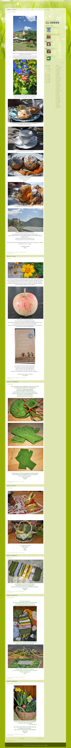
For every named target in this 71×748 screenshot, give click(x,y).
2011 (48, 79)
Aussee (57, 73)
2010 (48, 81)
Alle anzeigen (62, 62)
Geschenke (58, 85)
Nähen (57, 93)
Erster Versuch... (10, 597)
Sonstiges (57, 101)
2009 (48, 82)
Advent (57, 70)
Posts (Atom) (13, 740)
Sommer (11, 253)
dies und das (58, 77)
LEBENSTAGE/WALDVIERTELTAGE (53, 34)
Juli (48, 68)
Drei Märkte (53, 49)
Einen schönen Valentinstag (13, 683)
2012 (48, 78)
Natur (57, 94)
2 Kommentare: (22, 552)
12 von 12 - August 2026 (55, 27)
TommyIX (38, 745)
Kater (57, 89)
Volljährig (52, 42)
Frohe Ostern (10, 488)
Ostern (57, 97)
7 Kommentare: (22, 677)
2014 (48, 75)
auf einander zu (50, 41)
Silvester (57, 98)
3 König (57, 69)
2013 (48, 76)
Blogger (46, 745)
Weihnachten (58, 106)
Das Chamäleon (53, 56)
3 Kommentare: (22, 481)
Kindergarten (58, 90)
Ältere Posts (40, 738)
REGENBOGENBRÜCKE (55, 35)
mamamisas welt (50, 55)
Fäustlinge (57, 80)
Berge (57, 74)
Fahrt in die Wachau (11, 11)
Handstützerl (10, 557)
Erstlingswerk (10, 384)
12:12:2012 (58, 68)
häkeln (57, 86)
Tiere (56, 103)
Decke (57, 76)
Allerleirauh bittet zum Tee (52, 48)
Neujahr (57, 95)
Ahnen (57, 72)
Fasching (57, 78)
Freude (57, 81)
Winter (57, 107)
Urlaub (57, 105)
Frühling (11, 735)
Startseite (22, 738)
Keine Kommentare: (22, 252)
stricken (11, 482)
